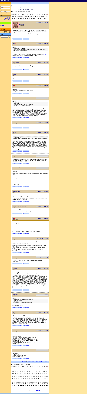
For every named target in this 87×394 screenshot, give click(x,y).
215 (46, 16)
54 (31, 369)
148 (32, 378)
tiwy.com (44, 54)
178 (23, 381)
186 (40, 381)
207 (12, 385)
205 (45, 383)
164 (29, 380)
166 (34, 380)
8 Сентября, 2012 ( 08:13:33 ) (42, 62)
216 (12, 18)
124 (16, 376)
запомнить (4, 10)
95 (29, 373)
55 (32, 369)
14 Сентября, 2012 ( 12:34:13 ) (42, 257)
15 (37, 14)
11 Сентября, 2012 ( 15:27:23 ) (42, 132)
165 (32, 380)
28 (22, 368)
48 (20, 369)
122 (12, 376)
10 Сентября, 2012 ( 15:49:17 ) (42, 122)
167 (36, 380)
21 (47, 14)
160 (21, 380)
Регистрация (7, 18)
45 (15, 369)
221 (23, 18)
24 (15, 16)
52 (27, 369)
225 (32, 18)
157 (14, 380)
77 (34, 371)
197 (27, 383)
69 (20, 371)
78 (36, 371)
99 (36, 373)
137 (45, 376)
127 (23, 376)
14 (35, 14)
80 (39, 371)
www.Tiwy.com (38, 390)
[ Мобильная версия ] (10, 0)
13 (34, 14)
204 (42, 383)
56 (34, 369)
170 (42, 380)
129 (27, 376)
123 (14, 376)
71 (24, 371)
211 (37, 16)
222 (25, 18)
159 (19, 380)
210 (35, 16)
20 (46, 14)
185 (38, 381)
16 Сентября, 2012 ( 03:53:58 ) (42, 294)
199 (32, 383)
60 (41, 369)
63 (46, 369)
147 (29, 378)
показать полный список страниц (23, 16)
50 (24, 369)
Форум (8, 17)
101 (40, 373)
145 (25, 378)
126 (21, 376)
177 (21, 381)
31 (27, 368)
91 (22, 373)
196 (25, 383)
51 (25, 369)
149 (34, 378)
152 (40, 378)
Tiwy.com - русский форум (17, 5)
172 (47, 380)
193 (19, 383)
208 (31, 16)
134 (38, 376)
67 (17, 371)
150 (36, 378)
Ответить (24, 2)
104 (47, 373)
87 (15, 373)
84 (46, 371)
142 (19, 378)
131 (32, 376)
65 (13, 371)
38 (39, 368)
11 (30, 14)
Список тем (38, 2)
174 (14, 381)
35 (34, 368)
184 (36, 381)
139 (12, 378)
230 (42, 18)
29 (24, 368)
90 (20, 373)
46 (17, 369)
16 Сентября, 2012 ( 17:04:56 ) (42, 350)
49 (22, 369)
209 (33, 16)
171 (45, 380)
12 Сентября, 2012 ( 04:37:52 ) (42, 206)
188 (45, 381)
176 (19, 381)
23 (13, 16)
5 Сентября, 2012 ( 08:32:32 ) (42, 43)
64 (12, 371)
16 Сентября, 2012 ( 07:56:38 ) (42, 330)
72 (25, 371)
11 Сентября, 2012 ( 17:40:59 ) (42, 155)
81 (41, 371)
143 (21, 378)
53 (29, 369)
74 (29, 371)
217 (14, 18)
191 (14, 383)
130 (29, 376)
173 (12, 381)
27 (20, 368)
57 (36, 369)
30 (25, 368)
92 (24, 373)
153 (42, 378)
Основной (18, 7)
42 (46, 368)
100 (38, 373)
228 (38, 18)
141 (16, 378)
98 (34, 373)
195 (23, 383)
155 (47, 378)
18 (42, 14)
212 (39, 16)
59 (39, 369)
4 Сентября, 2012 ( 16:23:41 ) (42, 22)
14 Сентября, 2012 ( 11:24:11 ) (42, 238)
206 (47, 383)
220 (21, 18)
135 (40, 376)
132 (34, 376)
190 (12, 383)
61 (43, 369)
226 (34, 18)
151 (38, 378)
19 (44, 14)
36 (36, 368)
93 (25, 373)
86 (13, 373)
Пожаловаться (26, 38)
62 (44, 369)
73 (27, 371)
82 (43, 371)
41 (44, 368)
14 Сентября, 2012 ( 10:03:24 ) (42, 218)
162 (25, 380)
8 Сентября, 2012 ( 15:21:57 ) (42, 85)
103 (44, 373)
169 (40, 380)
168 (38, 380)
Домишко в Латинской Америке (26, 9)
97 (32, 373)
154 (45, 378)
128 (25, 376)
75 (31, 371)
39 (41, 368)
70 (22, 371)
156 (12, 380)
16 (39, 14)
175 (16, 381)
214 (44, 16)
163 (27, 380)
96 (31, 373)
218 (16, 18)
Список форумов (44, 2)
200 (34, 383)
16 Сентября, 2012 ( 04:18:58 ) (42, 312)
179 (25, 381)
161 (23, 380)
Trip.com (2, 25)
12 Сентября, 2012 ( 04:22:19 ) (42, 191)
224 (29, 18)
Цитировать (20, 38)
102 (42, 373)
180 (27, 381)
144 (23, 378)
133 (36, 376)
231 (45, 18)
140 (14, 378)
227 (36, 18)
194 (21, 383)
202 (38, 383)
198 (29, 383)
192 (16, 383)
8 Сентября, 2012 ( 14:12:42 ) (42, 74)
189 (47, 381)
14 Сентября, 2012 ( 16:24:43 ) (42, 268)
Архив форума (7, 19)
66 (15, 371)
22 (12, 16)
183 (34, 381)
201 (36, 383)
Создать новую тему (31, 2)
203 (40, 383)
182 (32, 381)
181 (29, 381)
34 (32, 368)
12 (32, 14)
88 (17, 373)
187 (42, 381)
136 (42, 376)
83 (44, 371)
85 (12, 373)
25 (17, 368)
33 (31, 368)
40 (43, 368)
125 (19, 376)
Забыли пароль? (4, 12)
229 (40, 18)
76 (32, 371)
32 (29, 368)
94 (27, 373)
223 (27, 18)
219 (19, 18)
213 (42, 16)
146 (27, 378)
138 (47, 376)
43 (12, 369)
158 (16, 380)
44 (13, 369)
